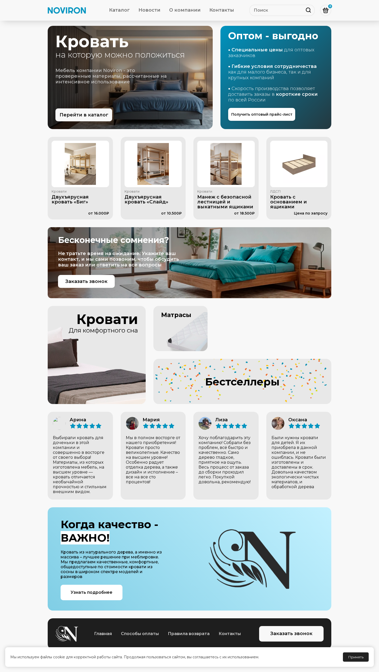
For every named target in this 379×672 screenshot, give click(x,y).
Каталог (119, 10)
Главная (103, 633)
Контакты (221, 10)
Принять (356, 657)
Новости (149, 10)
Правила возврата (189, 633)
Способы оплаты (140, 633)
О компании (185, 10)
